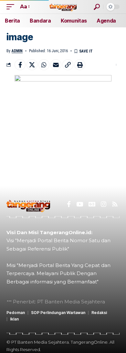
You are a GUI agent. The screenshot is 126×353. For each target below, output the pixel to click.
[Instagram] (103, 204)
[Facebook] (68, 204)
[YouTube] (80, 204)
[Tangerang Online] (63, 6)
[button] (11, 6)
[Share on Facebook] (20, 64)
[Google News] (92, 204)
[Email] (55, 64)
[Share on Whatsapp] (43, 64)
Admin (17, 51)
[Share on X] (31, 64)
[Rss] (115, 204)
